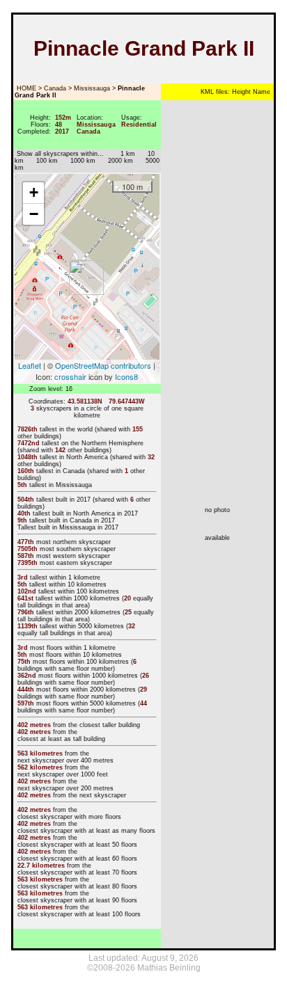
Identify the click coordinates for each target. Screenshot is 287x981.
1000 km (83, 160)
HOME (25, 88)
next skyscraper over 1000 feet (62, 774)
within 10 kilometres (78, 584)
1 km (122, 153)
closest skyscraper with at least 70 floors (77, 872)
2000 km (120, 160)
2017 (84, 499)
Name (260, 91)
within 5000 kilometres (91, 626)
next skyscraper (102, 795)
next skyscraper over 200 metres (65, 788)
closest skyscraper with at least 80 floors (77, 886)
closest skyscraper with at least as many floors (86, 830)
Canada (55, 88)
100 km (47, 160)
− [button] (33, 214)
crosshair (70, 376)
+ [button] (33, 192)
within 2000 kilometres (88, 612)
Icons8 (126, 376)
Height (240, 91)
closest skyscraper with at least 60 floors (77, 858)
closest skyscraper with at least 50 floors (77, 844)
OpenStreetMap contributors (103, 365)
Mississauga (92, 88)
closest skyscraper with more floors (69, 816)
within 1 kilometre (74, 577)
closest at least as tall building (61, 738)
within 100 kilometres (88, 591)
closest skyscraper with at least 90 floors (77, 900)
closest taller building (109, 724)
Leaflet (29, 365)
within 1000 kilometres (87, 598)
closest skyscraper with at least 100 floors (79, 914)
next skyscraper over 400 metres (65, 760)
